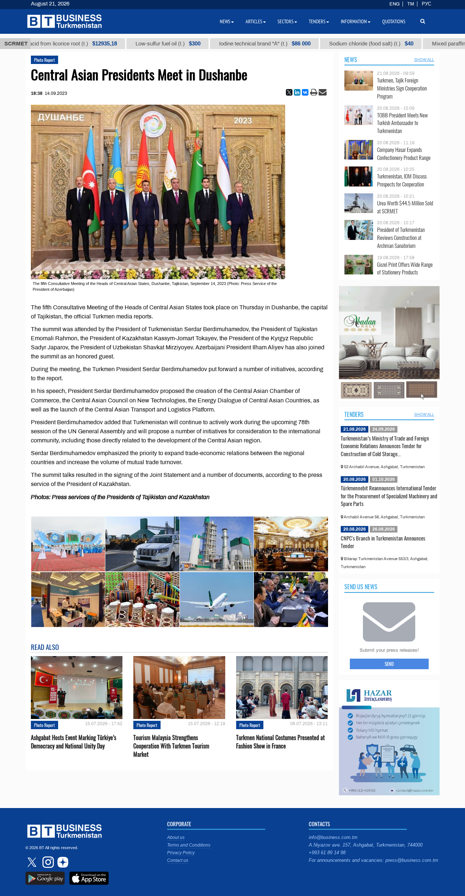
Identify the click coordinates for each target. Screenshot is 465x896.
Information (354, 21)
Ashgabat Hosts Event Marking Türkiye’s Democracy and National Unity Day (73, 742)
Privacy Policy (181, 852)
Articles (254, 21)
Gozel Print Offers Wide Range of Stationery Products (405, 268)
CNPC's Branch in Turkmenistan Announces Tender (383, 542)
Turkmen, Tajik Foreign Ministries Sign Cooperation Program (402, 88)
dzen (61, 862)
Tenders (354, 414)
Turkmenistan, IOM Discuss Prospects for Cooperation (401, 180)
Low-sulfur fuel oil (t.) (124, 44)
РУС (426, 4)
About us (176, 837)
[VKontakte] (305, 92)
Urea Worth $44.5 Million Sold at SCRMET (405, 207)
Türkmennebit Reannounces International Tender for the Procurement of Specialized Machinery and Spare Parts (389, 495)
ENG (394, 4)
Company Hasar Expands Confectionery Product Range (403, 153)
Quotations (393, 21)
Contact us (177, 860)
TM (410, 4)
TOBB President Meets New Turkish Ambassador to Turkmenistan (402, 123)
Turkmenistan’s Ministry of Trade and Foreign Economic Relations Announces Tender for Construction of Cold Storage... (385, 446)
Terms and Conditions (188, 845)
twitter (32, 862)
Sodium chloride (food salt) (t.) (328, 44)
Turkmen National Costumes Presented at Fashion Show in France (280, 742)
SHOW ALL (424, 59)
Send (389, 663)
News (350, 59)
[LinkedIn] (297, 92)
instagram (47, 862)
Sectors (286, 21)
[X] (289, 92)
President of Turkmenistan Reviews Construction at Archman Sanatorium (401, 237)
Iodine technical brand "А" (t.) (221, 44)
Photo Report (44, 60)
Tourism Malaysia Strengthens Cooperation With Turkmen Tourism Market (171, 746)
